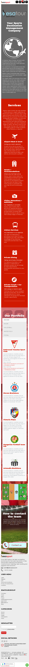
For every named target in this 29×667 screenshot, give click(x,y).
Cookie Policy (9, 583)
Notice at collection (5, 665)
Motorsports (4, 616)
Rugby (2, 615)
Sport (2, 596)
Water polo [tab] (8, 331)
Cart (2, 580)
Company (3, 593)
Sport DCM (4, 601)
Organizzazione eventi (6, 599)
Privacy (3, 583)
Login (2, 577)
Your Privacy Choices (9, 663)
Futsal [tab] (6, 335)
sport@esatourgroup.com (10, 567)
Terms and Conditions (6, 582)
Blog (2, 604)
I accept (8, 629)
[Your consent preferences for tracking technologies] (2, 664)
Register (3, 579)
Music (2, 594)
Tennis (2, 613)
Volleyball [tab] (8, 327)
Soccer (3, 612)
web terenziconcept (5, 656)
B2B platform (4, 602)
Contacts (3, 585)
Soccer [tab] (6, 320)
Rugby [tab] (6, 323)
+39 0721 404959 (8, 570)
